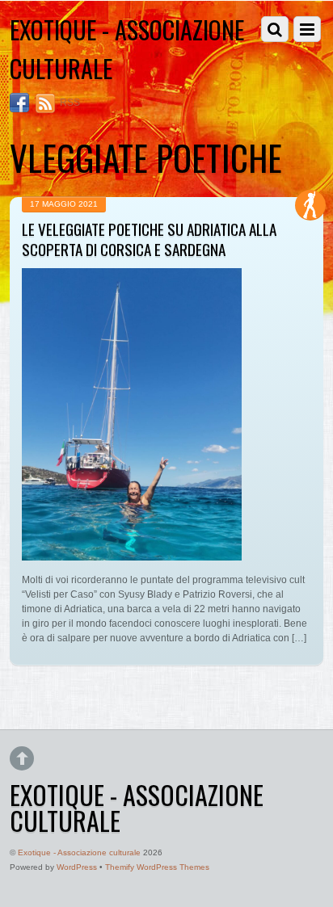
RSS (70, 102)
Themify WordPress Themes (157, 867)
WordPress (77, 867)
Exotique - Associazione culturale (79, 852)
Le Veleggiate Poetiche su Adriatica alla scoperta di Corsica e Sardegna (149, 239)
